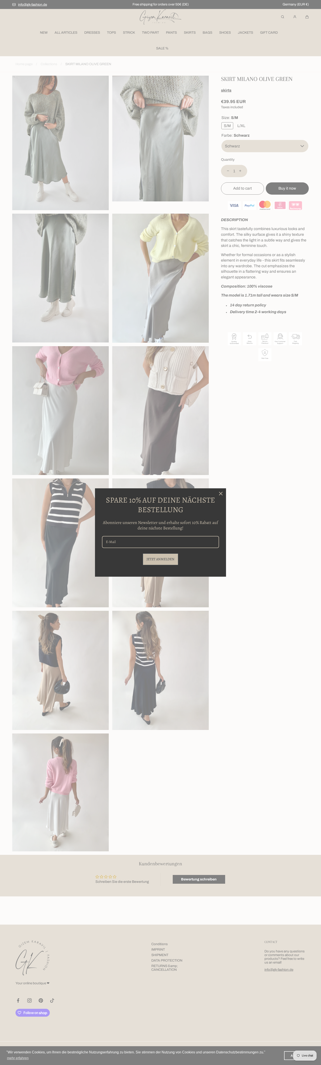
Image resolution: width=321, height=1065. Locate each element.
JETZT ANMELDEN (160, 559)
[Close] (221, 493)
